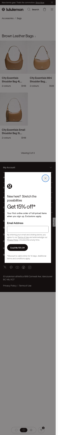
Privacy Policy (12, 240)
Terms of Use (23, 237)
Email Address (15, 223)
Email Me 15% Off (17, 247)
